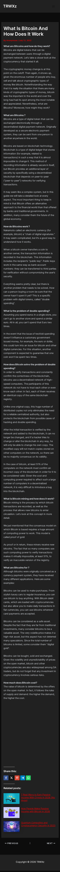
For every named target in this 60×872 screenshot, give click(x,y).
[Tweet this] (11, 777)
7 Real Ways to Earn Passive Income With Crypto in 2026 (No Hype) (38, 797)
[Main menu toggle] (53, 6)
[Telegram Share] (22, 777)
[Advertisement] (30, 734)
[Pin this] (17, 777)
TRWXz (10, 6)
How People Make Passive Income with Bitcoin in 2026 (35, 810)
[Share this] (6, 777)
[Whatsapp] (28, 777)
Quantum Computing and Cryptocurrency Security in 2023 (38, 824)
